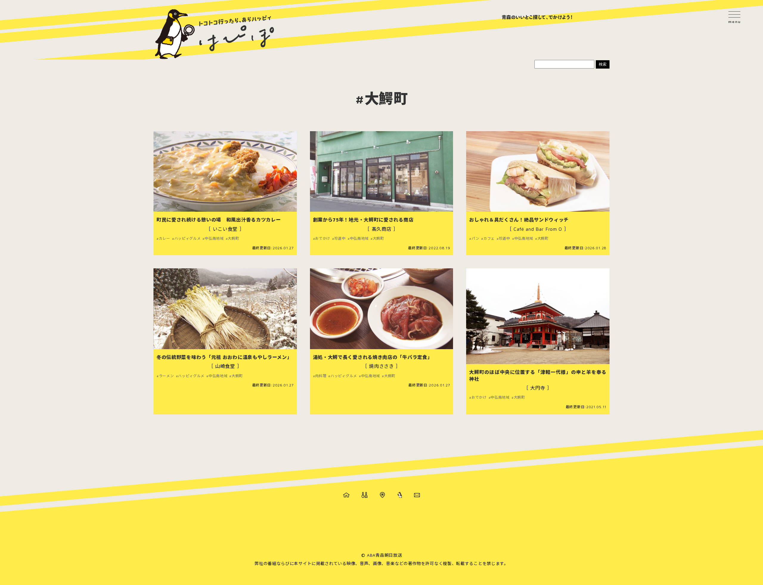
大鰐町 (233, 238)
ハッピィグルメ (187, 238)
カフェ (489, 238)
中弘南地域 (214, 238)
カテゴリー (364, 495)
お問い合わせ (417, 495)
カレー (164, 238)
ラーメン (166, 376)
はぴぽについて (399, 495)
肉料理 (320, 376)
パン (475, 238)
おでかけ (322, 238)
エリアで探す (382, 495)
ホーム (346, 495)
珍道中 (340, 238)
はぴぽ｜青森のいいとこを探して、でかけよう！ (214, 34)
